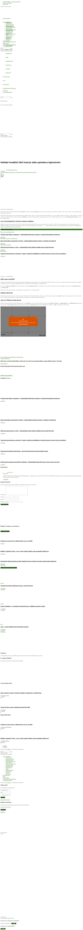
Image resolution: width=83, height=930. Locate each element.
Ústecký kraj (8, 37)
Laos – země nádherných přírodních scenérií (14, 627)
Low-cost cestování (7, 3)
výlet (22, 357)
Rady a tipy (5, 4)
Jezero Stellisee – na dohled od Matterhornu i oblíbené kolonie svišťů (23, 606)
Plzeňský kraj (9, 33)
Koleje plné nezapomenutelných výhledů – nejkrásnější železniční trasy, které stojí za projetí (30, 462)
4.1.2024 (2, 696)
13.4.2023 (3, 711)
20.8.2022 (3, 589)
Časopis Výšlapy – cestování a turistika (11, 1)
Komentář (3, 494)
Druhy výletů (6, 43)
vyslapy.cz (9, 749)
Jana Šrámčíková (5, 741)
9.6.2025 (2, 543)
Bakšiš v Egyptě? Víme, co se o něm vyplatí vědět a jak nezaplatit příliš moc (25, 551)
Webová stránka (4, 501)
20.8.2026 (3, 237)
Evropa (2, 583)
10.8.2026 (3, 453)
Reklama (5, 747)
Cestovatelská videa (7, 46)
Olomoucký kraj (9, 30)
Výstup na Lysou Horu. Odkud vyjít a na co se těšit (16, 541)
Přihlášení (3, 812)
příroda (34, 172)
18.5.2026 (3, 554)
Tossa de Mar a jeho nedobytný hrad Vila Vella (15, 707)
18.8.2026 (3, 243)
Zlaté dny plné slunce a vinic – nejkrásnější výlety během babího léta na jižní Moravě (27, 247)
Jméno (2, 497)
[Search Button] (11, 48)
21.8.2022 (3, 171)
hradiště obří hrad (8, 357)
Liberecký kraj (9, 28)
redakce (4, 588)
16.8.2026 (3, 249)
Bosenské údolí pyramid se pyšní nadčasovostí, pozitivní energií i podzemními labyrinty (28, 561)
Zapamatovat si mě (6, 795)
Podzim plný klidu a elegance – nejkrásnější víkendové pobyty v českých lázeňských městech (30, 234)
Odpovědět (5, 479)
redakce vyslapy (5, 695)
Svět (4, 42)
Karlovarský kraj (9, 25)
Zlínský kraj (8, 39)
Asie (1, 624)
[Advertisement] (41, 151)
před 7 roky (5, 473)
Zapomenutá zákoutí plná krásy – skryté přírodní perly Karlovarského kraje (24, 451)
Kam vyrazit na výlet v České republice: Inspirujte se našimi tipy (21, 693)
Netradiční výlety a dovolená (9, 44)
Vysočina (8, 38)
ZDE (22, 660)
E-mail (2, 499)
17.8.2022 (3, 610)
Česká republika (6, 18)
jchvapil (3, 710)
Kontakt (5, 745)
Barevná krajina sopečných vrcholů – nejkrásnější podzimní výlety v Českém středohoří (28, 241)
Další (4, 565)
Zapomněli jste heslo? (5, 799)
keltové (19, 357)
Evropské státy (6, 40)
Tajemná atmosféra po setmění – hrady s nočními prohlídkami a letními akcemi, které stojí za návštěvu (33, 253)
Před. (2, 565)
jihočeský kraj (15, 357)
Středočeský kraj (9, 35)
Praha (7, 34)
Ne (15, 923)
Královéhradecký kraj (10, 34)
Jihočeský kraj (9, 23)
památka (31, 172)
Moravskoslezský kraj (11, 41)
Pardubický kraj (9, 49)
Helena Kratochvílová (12, 169)
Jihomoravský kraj (10, 24)
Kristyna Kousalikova (6, 727)
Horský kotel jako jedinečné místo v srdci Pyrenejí (17, 585)
